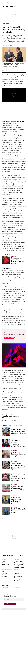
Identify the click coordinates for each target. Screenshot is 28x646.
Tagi (21, 425)
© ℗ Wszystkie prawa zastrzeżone (10, 416)
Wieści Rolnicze (17, 579)
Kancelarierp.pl (17, 577)
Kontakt (4, 562)
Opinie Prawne (5, 23)
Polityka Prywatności (19, 561)
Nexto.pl (16, 574)
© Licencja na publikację (8, 415)
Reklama (4, 571)
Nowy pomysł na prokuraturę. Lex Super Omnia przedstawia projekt (18, 260)
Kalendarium (17, 587)
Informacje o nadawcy (19, 565)
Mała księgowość (18, 576)
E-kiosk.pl (16, 571)
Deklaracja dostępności (19, 567)
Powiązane (4, 425)
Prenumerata (5, 574)
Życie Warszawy (18, 580)
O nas (3, 561)
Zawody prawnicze (15, 256)
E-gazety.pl (16, 573)
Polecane (10, 425)
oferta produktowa (6, 590)
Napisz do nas (5, 564)
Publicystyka (13, 6)
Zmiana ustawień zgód (19, 562)
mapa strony (5, 587)
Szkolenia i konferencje (7, 585)
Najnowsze (16, 425)
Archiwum (4, 576)
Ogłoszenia (4, 573)
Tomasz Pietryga (6, 71)
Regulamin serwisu (18, 564)
